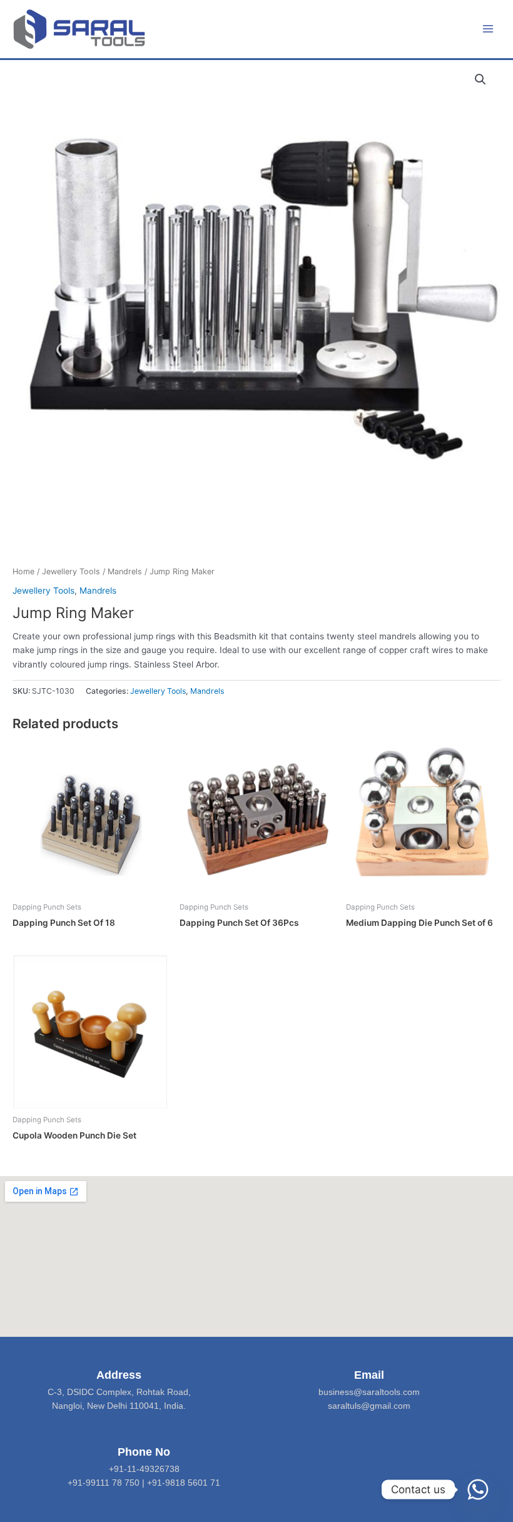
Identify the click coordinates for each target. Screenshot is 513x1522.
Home (23, 571)
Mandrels (125, 571)
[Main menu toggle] (488, 29)
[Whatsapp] (478, 1489)
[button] (480, 79)
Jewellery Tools (71, 571)
